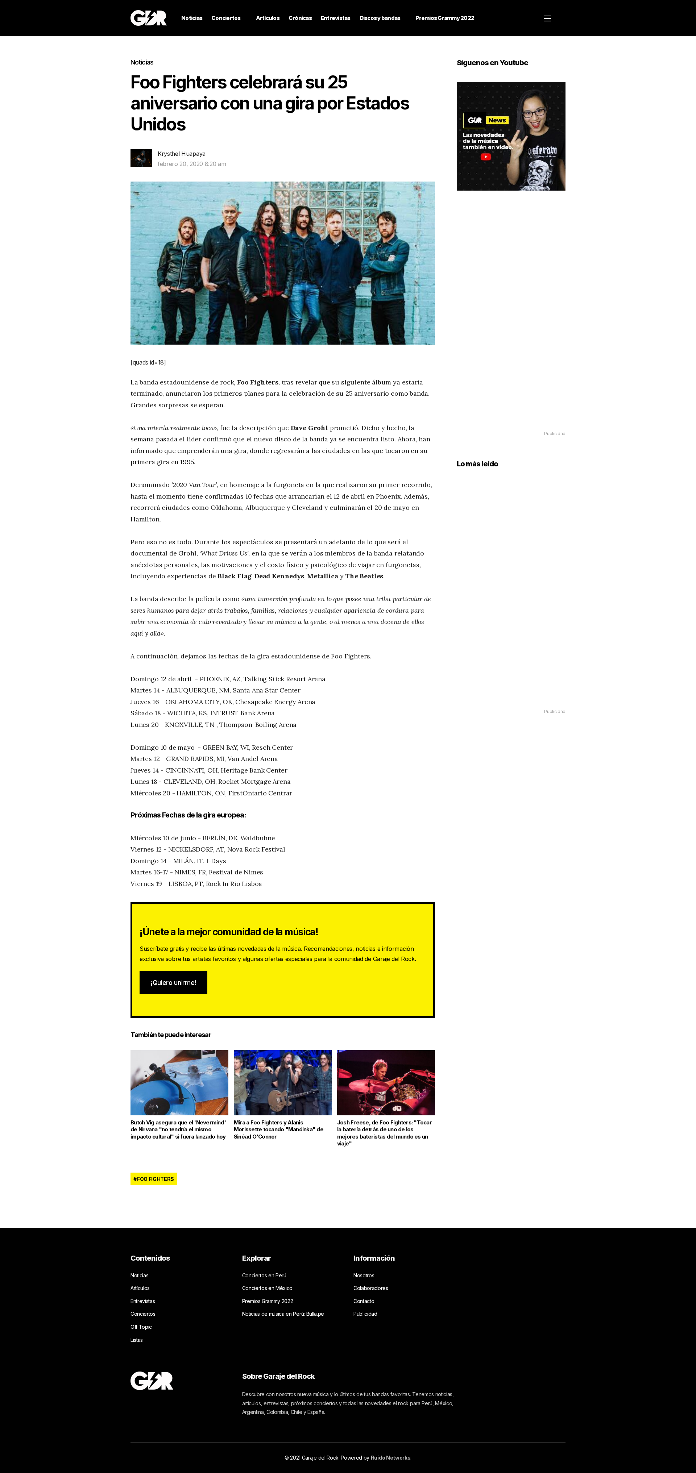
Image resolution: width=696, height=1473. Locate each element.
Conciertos (226, 17)
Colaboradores (370, 1288)
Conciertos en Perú (264, 1275)
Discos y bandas (380, 17)
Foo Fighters (155, 1179)
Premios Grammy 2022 (444, 17)
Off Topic (141, 1327)
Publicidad (365, 1314)
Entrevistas (336, 17)
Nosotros (363, 1275)
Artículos (267, 17)
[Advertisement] (511, 321)
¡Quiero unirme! (173, 982)
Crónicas (300, 17)
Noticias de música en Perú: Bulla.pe (283, 1314)
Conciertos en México (267, 1288)
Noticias (191, 17)
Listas (136, 1340)
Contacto (363, 1301)
